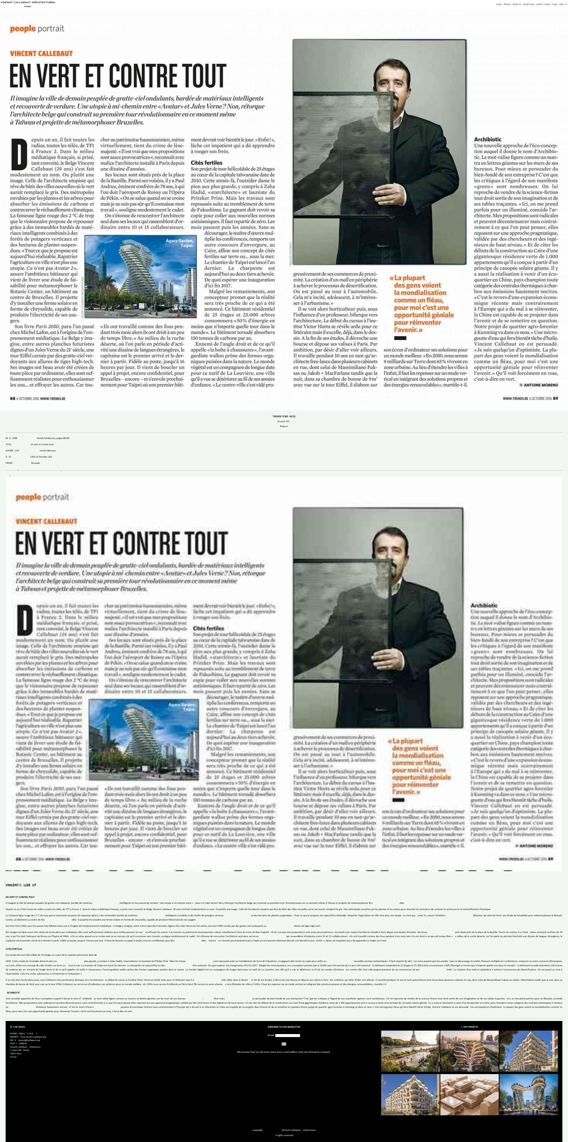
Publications (550, 4)
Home (499, 4)
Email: (271, 1035)
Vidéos (539, 4)
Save (284, 1044)
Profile (507, 4)
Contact (563, 4)
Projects (517, 4)
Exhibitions (528, 4)
